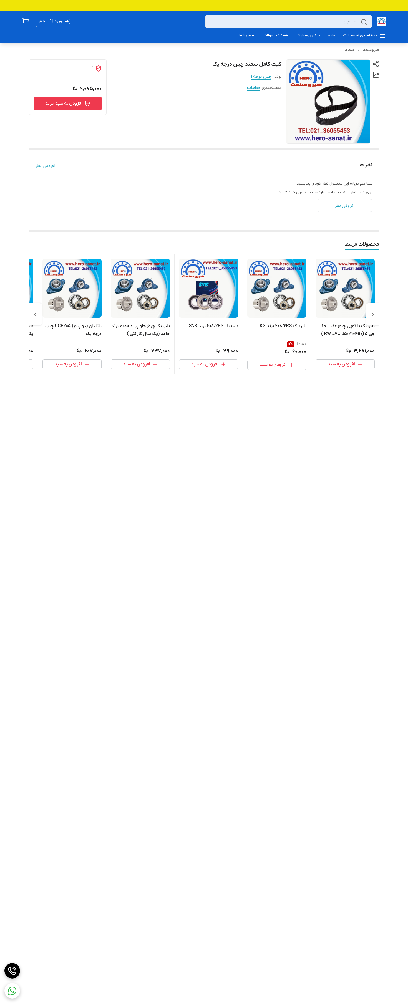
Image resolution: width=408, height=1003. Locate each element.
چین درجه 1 (261, 76)
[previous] (372, 314)
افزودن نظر (45, 166)
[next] (35, 314)
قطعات (350, 50)
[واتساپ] (12, 991)
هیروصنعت (371, 50)
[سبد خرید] (25, 21)
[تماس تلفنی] (12, 971)
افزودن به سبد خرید (63, 103)
